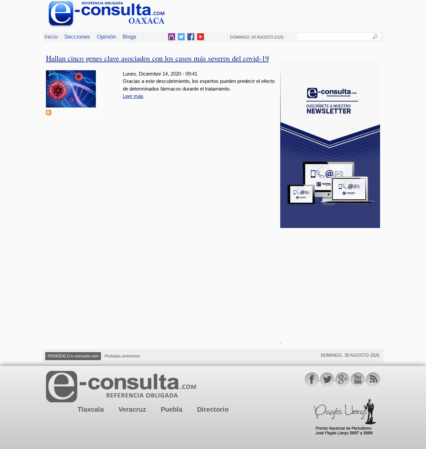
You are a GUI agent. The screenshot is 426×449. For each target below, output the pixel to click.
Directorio (213, 409)
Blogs (129, 36)
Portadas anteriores (122, 356)
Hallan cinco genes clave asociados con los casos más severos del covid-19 (157, 58)
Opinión (106, 36)
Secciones (77, 36)
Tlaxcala (91, 409)
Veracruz (132, 409)
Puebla (171, 409)
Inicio (51, 36)
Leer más (133, 96)
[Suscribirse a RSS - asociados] (48, 113)
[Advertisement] (330, 279)
